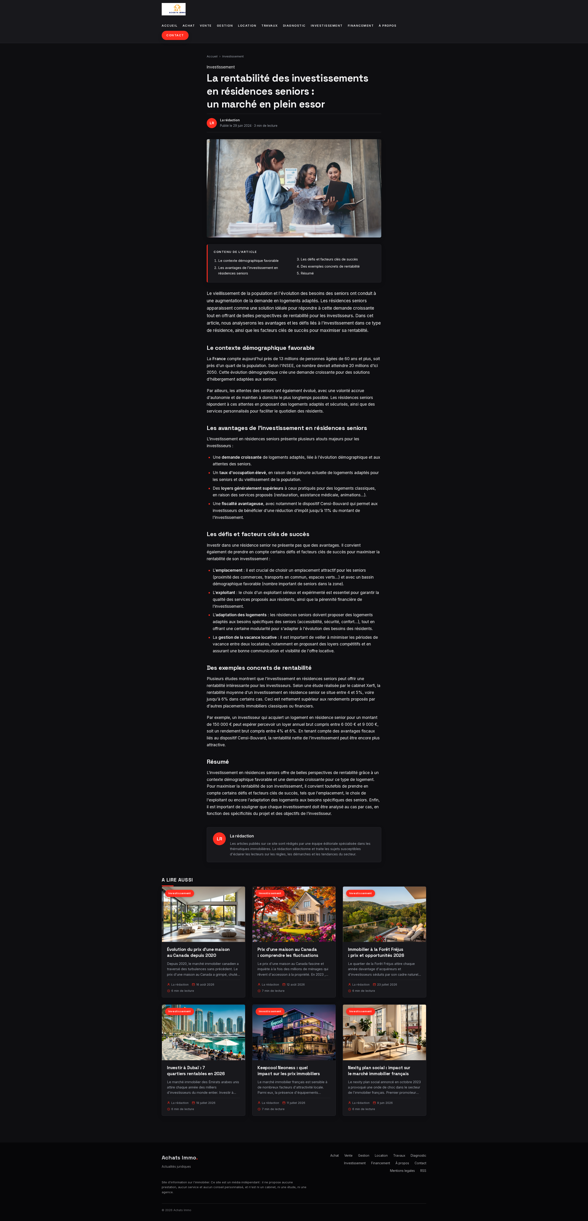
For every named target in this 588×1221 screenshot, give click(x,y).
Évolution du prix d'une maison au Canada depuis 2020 (198, 952)
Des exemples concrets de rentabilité (330, 266)
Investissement (327, 25)
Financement (361, 25)
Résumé (307, 273)
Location (247, 25)
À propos (387, 25)
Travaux (269, 25)
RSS (423, 1171)
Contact (175, 35)
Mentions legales (402, 1171)
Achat (189, 25)
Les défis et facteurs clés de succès (329, 259)
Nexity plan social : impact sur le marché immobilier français (379, 1071)
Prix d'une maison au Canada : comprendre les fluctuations (287, 952)
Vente (206, 25)
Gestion (225, 25)
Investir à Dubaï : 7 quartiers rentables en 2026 (196, 1071)
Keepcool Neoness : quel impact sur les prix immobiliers (288, 1071)
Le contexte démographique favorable (248, 261)
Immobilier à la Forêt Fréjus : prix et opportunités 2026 (376, 952)
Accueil (170, 25)
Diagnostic (294, 25)
